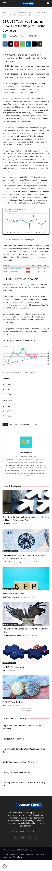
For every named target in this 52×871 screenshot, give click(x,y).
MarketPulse (14, 36)
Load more (25, 710)
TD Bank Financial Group (12, 562)
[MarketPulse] (5, 36)
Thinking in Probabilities (13, 739)
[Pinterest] (16, 44)
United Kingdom (25, 424)
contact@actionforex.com (31, 831)
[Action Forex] (26, 4)
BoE (11, 424)
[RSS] (29, 837)
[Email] (34, 44)
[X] (10, 44)
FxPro (4, 670)
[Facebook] (5, 44)
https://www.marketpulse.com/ (26, 456)
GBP (16, 424)
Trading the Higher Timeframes (16, 772)
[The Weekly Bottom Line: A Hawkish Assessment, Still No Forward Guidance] (26, 540)
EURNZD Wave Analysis (13, 667)
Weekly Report (7, 513)
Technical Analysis (25, 13)
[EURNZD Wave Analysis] (26, 652)
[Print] (39, 44)
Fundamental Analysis (10, 551)
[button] (4, 866)
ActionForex (7, 524)
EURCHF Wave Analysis (13, 702)
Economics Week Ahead (13, 593)
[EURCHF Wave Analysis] (26, 687)
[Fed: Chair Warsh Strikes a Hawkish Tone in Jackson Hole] (26, 614)
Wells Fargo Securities (11, 597)
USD (35, 424)
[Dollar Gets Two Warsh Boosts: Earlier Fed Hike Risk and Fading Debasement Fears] (26, 502)
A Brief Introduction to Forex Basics (18, 762)
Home (5, 13)
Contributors (13, 13)
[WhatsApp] (22, 44)
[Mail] (22, 837)
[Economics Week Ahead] (26, 578)
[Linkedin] (28, 44)
